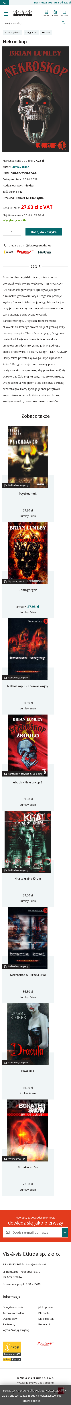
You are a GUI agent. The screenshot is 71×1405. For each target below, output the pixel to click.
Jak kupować (45, 1307)
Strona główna (13, 32)
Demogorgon (28, 590)
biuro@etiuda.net (35, 1264)
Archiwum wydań (13, 1313)
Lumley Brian (20, 167)
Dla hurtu (44, 1313)
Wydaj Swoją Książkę (16, 1330)
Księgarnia (31, 32)
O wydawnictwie (13, 1307)
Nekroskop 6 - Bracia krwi (28, 975)
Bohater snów (28, 1167)
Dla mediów (10, 1318)
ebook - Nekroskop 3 (27, 782)
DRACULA (27, 1071)
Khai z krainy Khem (28, 879)
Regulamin (44, 1324)
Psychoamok (28, 494)
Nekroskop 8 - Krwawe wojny (27, 686)
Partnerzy (9, 1324)
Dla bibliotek (46, 1318)
